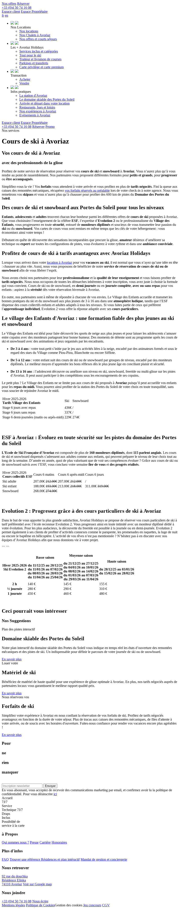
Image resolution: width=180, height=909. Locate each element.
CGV (106, 905)
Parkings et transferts (33, 63)
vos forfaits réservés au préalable (87, 190)
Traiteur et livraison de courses (40, 59)
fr (3, 15)
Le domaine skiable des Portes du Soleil (46, 99)
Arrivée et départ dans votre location (44, 103)
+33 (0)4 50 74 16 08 (16, 901)
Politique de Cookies (40, 905)
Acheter (24, 79)
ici (55, 794)
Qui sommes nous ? (15, 842)
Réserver (23, 3)
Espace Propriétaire (34, 11)
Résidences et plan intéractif (60, 859)
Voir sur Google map (37, 884)
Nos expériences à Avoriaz (37, 111)
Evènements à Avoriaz (34, 115)
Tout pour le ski (30, 55)
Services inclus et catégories (38, 51)
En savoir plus (12, 659)
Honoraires (59, 842)
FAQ (5, 859)
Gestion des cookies (68, 905)
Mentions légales (13, 905)
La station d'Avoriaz (33, 95)
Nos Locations (21, 27)
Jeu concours (92, 905)
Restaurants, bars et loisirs (37, 107)
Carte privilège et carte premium (41, 67)
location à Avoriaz (59, 262)
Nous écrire (40, 901)
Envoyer (50, 786)
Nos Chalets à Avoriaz (34, 35)
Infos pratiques (21, 91)
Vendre (24, 83)
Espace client (11, 11)
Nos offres (9, 3)
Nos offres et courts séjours (38, 39)
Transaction (19, 75)
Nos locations (28, 31)
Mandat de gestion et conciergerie (104, 859)
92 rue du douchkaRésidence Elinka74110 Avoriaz (15, 880)
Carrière (45, 842)
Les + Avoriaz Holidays (27, 47)
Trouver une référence (25, 859)
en (6, 15)
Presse (34, 842)
